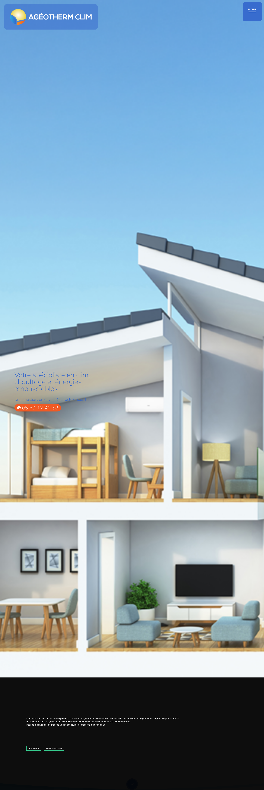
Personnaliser (54, 748)
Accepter (34, 748)
